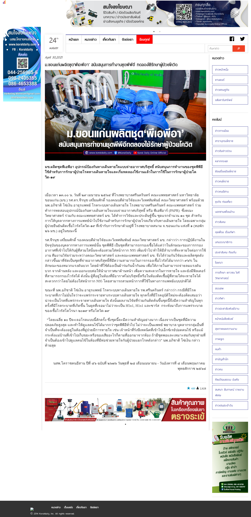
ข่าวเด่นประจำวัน (224, 405)
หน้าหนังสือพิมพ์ (224, 319)
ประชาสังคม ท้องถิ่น (225, 252)
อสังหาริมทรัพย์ (223, 100)
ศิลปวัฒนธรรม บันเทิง (227, 379)
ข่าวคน (219, 369)
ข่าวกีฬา (220, 298)
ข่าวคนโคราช (222, 181)
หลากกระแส (221, 161)
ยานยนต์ (219, 80)
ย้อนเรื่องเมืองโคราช (225, 171)
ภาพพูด (219, 339)
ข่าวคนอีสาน (222, 191)
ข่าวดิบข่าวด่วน (223, 151)
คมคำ (218, 349)
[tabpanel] (103, 14)
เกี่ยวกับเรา (109, 39)
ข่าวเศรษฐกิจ (222, 90)
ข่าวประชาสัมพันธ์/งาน (227, 308)
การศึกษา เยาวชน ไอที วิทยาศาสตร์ (227, 275)
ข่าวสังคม (220, 222)
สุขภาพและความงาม (226, 329)
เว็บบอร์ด (68, 507)
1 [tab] (154, 32)
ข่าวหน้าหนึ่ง (221, 69)
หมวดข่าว (91, 39)
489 (193, 388)
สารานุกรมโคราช (224, 141)
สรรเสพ (219, 288)
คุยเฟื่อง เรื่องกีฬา (225, 232)
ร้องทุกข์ (144, 39)
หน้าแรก (74, 39)
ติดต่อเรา (127, 39)
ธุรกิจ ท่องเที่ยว (223, 202)
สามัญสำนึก (221, 359)
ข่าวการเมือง (222, 131)
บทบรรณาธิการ (223, 242)
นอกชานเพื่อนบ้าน (225, 212)
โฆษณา (219, 262)
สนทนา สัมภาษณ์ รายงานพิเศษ (229, 392)
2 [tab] (160, 32)
